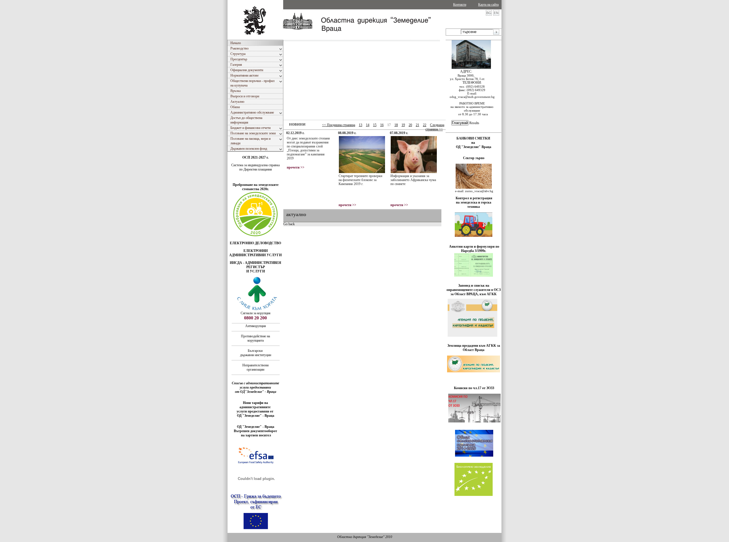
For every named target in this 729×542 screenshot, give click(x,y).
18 (396, 125)
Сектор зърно (473, 158)
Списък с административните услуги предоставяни (255, 385)
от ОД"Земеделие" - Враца (255, 392)
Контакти (459, 5)
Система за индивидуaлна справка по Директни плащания (255, 167)
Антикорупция (255, 326)
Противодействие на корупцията (255, 338)
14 (367, 125)
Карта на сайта (488, 5)
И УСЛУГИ (255, 271)
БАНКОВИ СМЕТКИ (473, 138)
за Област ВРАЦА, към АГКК (473, 294)
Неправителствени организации (255, 367)
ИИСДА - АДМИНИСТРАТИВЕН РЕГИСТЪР (255, 265)
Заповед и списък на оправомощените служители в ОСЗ (474, 288)
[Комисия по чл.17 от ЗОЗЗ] (474, 421)
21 (417, 125)
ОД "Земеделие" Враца (473, 147)
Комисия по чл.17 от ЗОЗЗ (474, 388)
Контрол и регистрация (474, 198)
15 (374, 125)
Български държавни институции (255, 353)
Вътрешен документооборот (255, 431)
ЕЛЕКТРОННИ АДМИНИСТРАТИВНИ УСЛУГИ (255, 253)
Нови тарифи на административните (255, 405)
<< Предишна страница (338, 125)
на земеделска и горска (473, 202)
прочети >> (295, 167)
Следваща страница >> (434, 127)
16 (382, 125)
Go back (289, 224)
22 (424, 125)
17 (389, 125)
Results (474, 123)
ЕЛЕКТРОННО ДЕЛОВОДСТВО (255, 243)
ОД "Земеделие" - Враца (255, 416)
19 (403, 125)
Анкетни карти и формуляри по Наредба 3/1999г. (474, 249)
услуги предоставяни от (255, 411)
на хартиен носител (255, 435)
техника (473, 207)
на (473, 143)
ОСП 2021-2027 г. (255, 157)
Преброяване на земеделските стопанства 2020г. (256, 187)
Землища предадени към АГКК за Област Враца (473, 348)
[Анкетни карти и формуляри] (473, 276)
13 (360, 125)
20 (410, 125)
